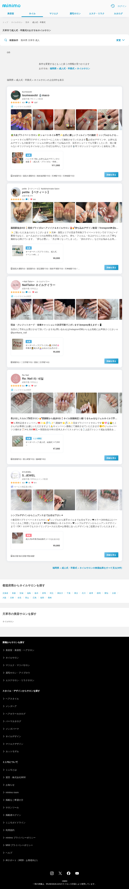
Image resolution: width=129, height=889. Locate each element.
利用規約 (10, 830)
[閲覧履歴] (112, 5)
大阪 (4, 597)
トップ (5, 22)
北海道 (5, 593)
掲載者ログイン (13, 814)
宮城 (21, 593)
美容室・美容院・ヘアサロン (20, 650)
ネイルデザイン (13, 736)
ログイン (122, 6)
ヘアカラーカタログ (15, 713)
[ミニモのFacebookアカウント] (68, 874)
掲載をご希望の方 (14, 799)
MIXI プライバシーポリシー (19, 845)
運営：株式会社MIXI (16, 777)
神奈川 (60, 593)
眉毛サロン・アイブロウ (18, 672)
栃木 (36, 593)
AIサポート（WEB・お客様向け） (22, 860)
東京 (76, 593)
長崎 (50, 597)
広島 (34, 597)
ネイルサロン (16, 22)
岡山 (27, 597)
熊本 (27, 22)
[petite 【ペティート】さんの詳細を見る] (64, 228)
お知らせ (10, 784)
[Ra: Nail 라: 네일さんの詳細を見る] (64, 417)
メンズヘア (11, 706)
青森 (14, 593)
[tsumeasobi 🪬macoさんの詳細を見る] (64, 134)
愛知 (106, 593)
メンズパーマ (12, 728)
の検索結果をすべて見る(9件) (87, 567)
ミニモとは (11, 769)
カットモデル (12, 751)
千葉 (68, 593)
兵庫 (12, 597)
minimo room (12, 792)
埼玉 (51, 593)
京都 (114, 593)
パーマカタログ (13, 721)
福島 (29, 593)
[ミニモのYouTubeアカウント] (77, 873)
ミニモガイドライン (15, 822)
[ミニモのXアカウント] (60, 873)
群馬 (44, 593)
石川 (84, 593)
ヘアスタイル (12, 698)
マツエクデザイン (14, 743)
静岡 (99, 593)
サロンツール (12, 807)
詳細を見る (111, 174)
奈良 (19, 597)
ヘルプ (9, 852)
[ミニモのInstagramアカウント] (52, 874)
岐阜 (91, 593)
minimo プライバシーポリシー (21, 837)
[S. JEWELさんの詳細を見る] (64, 514)
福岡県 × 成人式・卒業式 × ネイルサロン (70, 68)
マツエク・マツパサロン (18, 665)
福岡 (42, 597)
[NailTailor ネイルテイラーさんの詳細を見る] (64, 321)
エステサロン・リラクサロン (20, 680)
